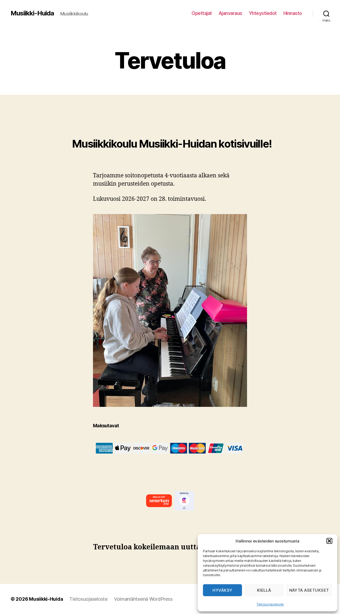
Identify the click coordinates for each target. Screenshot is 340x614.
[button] (329, 541)
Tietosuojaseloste (270, 604)
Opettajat (202, 13)
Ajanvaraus (230, 13)
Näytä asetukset (309, 590)
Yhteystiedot (263, 13)
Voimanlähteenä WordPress (143, 599)
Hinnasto (292, 13)
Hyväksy (222, 590)
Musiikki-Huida (32, 13)
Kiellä (264, 590)
